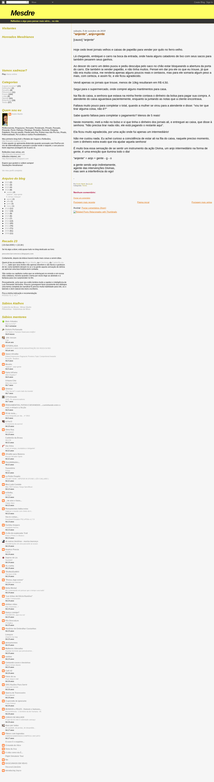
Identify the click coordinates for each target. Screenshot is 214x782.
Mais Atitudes (11, 321)
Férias (7, 471)
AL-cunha (9, 566)
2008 (7, 233)
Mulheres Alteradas (14, 648)
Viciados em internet (13, 582)
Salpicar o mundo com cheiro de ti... (18, 511)
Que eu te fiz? (10, 324)
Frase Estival (10, 703)
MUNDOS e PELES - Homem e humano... (23, 709)
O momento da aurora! (14, 424)
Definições (6, 88)
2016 (7, 213)
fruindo (7, 552)
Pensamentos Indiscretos (16, 509)
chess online (11, 74)
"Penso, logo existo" (14, 580)
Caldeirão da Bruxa (14, 438)
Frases (5, 94)
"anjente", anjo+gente (14, 194)
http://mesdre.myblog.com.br (14, 141)
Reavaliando (10, 695)
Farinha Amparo (12, 525)
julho (9, 201)
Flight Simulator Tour (14, 756)
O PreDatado (11, 397)
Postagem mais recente (84, 202)
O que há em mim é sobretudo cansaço (20, 720)
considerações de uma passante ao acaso (21, 544)
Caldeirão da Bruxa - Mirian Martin (16, 307)
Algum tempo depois (13, 665)
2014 (7, 218)
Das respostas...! (11, 607)
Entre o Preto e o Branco (14, 536)
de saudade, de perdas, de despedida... (20, 728)
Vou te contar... (11, 517)
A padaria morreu (11, 527)
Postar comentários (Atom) (94, 208)
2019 (7, 190)
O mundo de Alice (13, 745)
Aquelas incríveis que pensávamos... (19, 651)
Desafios (6, 90)
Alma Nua (9, 430)
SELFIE (8, 440)
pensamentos (11, 643)
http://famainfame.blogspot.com (15, 159)
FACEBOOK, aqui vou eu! (15, 615)
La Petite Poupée (12, 476)
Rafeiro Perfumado (13, 329)
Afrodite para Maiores (15, 454)
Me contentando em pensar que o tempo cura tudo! (24, 590)
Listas (4, 96)
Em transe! (9, 432)
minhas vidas (11, 604)
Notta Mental (11, 588)
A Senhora (44, 262)
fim (6, 760)
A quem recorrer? (9, 86)
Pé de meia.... (11, 413)
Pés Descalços (12, 621)
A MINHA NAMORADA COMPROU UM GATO (22, 736)
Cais (7, 340)
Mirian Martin (30, 262)
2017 (7, 211)
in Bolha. (9, 493)
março (9, 206)
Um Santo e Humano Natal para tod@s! (20, 332)
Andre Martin (17, 114)
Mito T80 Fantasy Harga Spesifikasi (18, 487)
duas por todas (12, 725)
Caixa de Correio (11, 687)
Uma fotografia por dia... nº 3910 (17, 416)
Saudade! (9, 560)
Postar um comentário (81, 198)
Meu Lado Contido (13, 484)
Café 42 (8, 671)
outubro (10, 192)
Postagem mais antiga (202, 202)
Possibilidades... (12, 462)
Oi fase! (8, 495)
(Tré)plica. (9, 623)
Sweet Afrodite (11, 354)
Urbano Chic (10, 381)
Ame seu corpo (11, 383)
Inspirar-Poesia (12, 549)
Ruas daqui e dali (11, 679)
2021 (7, 185)
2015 (7, 216)
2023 (7, 182)
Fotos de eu (10, 676)
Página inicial (143, 202)
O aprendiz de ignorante (15, 701)
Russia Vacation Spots (13, 456)
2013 (7, 221)
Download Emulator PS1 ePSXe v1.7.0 (19, 519)
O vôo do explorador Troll (16, 533)
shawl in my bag (11, 637)
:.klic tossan (10, 338)
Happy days (10, 503)
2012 (7, 223)
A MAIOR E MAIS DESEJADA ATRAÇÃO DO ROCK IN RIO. (28, 348)
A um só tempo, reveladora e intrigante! (20, 448)
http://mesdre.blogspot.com (13, 154)
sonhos (8, 657)
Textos (84, 185)
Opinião (5, 98)
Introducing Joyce (13, 770)
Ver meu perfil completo (12, 170)
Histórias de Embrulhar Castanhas (20, 629)
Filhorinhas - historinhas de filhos (16, 309)
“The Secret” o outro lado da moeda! (19, 391)
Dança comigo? (12, 612)
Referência (6, 100)
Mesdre (22, 13)
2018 (7, 208)
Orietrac (9, 389)
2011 (7, 226)
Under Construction (12, 599)
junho (9, 204)
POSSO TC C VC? (10, 295)
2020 (7, 187)
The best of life (10, 574)
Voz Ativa (9, 446)
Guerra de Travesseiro (15, 693)
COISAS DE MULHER (14, 717)
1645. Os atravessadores (15, 399)
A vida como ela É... (14, 752)
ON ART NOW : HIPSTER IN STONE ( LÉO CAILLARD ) (27, 479)
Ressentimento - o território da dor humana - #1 (23, 711)
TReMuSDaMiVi (12, 572)
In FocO (8, 421)
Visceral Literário (13, 767)
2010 (7, 228)
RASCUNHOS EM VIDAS (16, 763)
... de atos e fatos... (13, 501)
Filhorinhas (7, 92)
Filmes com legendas (14, 733)
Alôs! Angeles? (10, 375)
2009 (7, 231)
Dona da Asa (11, 749)
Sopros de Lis (11, 558)
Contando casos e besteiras (17, 663)
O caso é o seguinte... (14, 742)
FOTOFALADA (11, 346)
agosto (9, 199)
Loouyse (9, 634)
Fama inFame (11, 372)
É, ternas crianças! (13, 197)
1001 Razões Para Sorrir (16, 685)
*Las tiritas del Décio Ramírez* (19, 596)
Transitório (10, 468)
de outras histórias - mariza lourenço (21, 541)
